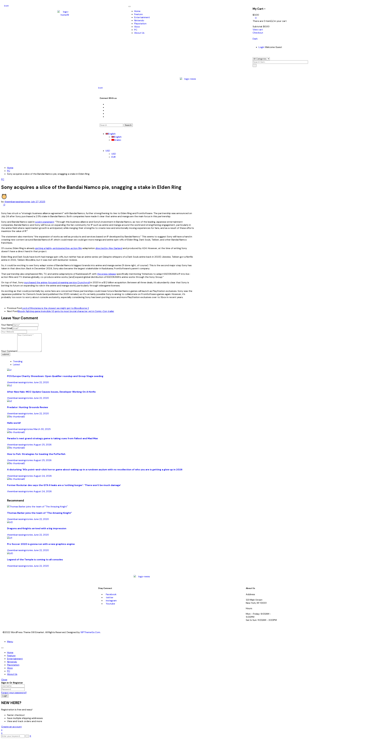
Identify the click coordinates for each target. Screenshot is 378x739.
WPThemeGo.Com (90, 632)
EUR (113, 156)
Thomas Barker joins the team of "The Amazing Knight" (39, 512)
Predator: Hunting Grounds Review (27, 407)
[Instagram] (106, 110)
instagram (111, 600)
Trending (17, 361)
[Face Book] (106, 104)
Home (10, 167)
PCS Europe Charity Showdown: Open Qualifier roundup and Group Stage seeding (55, 376)
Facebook (111, 594)
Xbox (10, 668)
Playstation (13, 664)
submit (5, 354)
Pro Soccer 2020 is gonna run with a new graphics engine (41, 544)
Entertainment (15, 658)
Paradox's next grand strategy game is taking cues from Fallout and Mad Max (52, 438)
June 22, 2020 (41, 382)
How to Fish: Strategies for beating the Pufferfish (36, 454)
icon (6, 5)
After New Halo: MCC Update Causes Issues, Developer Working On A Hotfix (51, 391)
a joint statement (44, 221)
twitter (109, 597)
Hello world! (14, 422)
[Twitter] (106, 107)
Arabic (117, 139)
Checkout (258, 32)
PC (8, 170)
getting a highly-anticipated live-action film (58, 248)
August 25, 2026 (43, 444)
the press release (106, 273)
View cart (258, 29)
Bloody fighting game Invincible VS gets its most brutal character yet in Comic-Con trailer (66, 311)
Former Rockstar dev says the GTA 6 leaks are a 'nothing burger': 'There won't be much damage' (64, 485)
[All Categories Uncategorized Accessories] (261, 58)
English (112, 133)
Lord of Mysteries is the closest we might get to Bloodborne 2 (55, 308)
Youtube (110, 603)
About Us (12, 674)
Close (4, 679)
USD (108, 150)
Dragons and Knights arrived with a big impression (36, 528)
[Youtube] (106, 113)
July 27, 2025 (38, 201)
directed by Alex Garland (108, 248)
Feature (11, 655)
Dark (255, 38)
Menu (10, 641)
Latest (16, 364)
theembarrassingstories (17, 201)
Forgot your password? (14, 692)
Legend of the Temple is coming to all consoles (35, 559)
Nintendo (12, 661)
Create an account (11, 726)
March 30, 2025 (42, 429)
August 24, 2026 (43, 475)
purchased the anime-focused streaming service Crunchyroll (57, 282)
